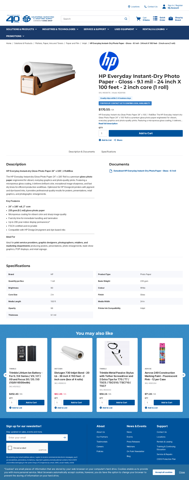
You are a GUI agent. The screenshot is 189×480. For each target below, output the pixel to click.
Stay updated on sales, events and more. (24, 432)
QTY (101, 127)
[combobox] (95, 18)
